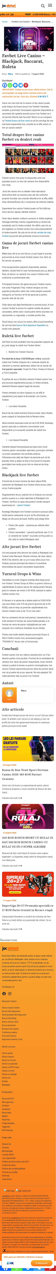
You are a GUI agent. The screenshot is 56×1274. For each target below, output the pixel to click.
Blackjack (6, 1085)
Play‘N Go (6, 1120)
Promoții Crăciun (9, 1036)
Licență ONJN (8, 1155)
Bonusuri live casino (10, 1029)
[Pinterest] (25, 85)
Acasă (4, 22)
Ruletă (5, 1081)
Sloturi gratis (7, 1053)
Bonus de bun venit (10, 1022)
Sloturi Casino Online (11, 1008)
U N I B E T (43, 96)
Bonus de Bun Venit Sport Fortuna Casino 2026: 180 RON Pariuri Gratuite (25, 774)
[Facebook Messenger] (15, 85)
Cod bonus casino (9, 1032)
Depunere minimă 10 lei (12, 1039)
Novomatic (6, 1113)
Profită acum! (42, 1263)
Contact (5, 1147)
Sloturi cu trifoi (8, 1071)
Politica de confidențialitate (13, 1169)
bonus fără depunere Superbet (31, 325)
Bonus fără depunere (11, 1011)
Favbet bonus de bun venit (17, 120)
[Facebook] (4, 85)
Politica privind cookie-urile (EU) (15, 1162)
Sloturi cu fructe (9, 1060)
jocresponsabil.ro (38, 1247)
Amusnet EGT (8, 1099)
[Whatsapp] (10, 85)
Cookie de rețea (8, 1165)
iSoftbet (5, 1106)
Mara (10, 74)
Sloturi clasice (8, 1057)
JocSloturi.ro (7, 1196)
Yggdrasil (6, 1127)
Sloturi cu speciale (9, 1064)
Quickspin (6, 1109)
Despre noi (6, 1144)
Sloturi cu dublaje (9, 1074)
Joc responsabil (8, 1158)
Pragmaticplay (8, 1123)
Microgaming (7, 1102)
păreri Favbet (23, 505)
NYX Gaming (7, 1130)
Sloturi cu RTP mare (10, 1067)
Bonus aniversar (9, 1025)
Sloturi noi (6, 1078)
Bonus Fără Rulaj (9, 1018)
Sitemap (5, 1176)
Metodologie (7, 1151)
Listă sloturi (7, 1179)
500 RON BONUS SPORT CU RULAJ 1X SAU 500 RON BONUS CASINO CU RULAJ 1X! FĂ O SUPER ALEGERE (27, 842)
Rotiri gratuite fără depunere (14, 1015)
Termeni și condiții (9, 1172)
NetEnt (5, 1116)
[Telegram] (20, 85)
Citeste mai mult (10, 798)
